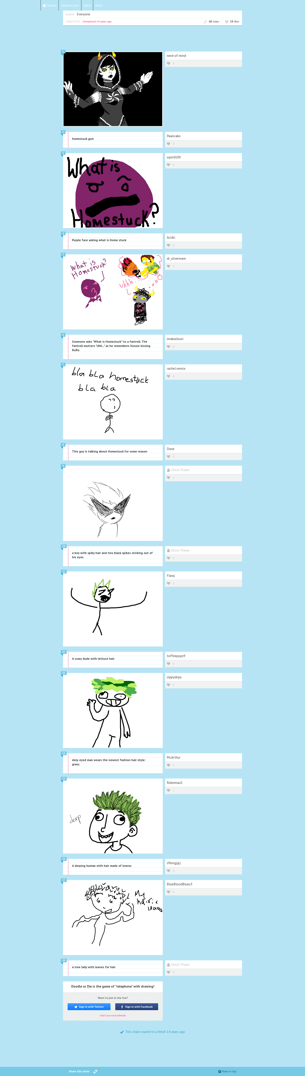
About (99, 5)
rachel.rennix (176, 368)
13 (63, 673)
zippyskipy (174, 677)
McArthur (173, 757)
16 (63, 858)
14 (63, 753)
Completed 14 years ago (97, 21)
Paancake (174, 136)
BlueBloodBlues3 (179, 884)
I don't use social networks (113, 1015)
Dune (170, 448)
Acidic (171, 237)
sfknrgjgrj (174, 863)
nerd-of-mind (176, 55)
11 (63, 571)
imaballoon (175, 338)
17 (63, 880)
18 (63, 960)
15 (63, 778)
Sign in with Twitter (91, 1006)
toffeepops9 (176, 656)
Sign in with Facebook (138, 1006)
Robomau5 (174, 782)
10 (63, 546)
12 (63, 651)
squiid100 (174, 157)
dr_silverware (176, 258)
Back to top (229, 1071)
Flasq (171, 575)
